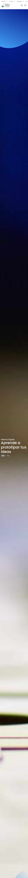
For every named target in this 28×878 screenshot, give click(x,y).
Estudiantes (20, 1)
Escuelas (11, 1)
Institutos (4, 1)
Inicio (3, 455)
